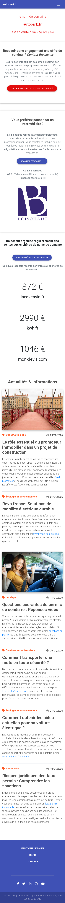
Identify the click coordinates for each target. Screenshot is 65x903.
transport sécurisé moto (15, 691)
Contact (32, 861)
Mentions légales (32, 848)
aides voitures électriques (15, 756)
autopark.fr (32, 24)
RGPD (32, 855)
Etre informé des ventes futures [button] (30, 257)
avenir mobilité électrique (46, 533)
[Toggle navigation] (58, 4)
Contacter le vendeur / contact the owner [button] (31, 88)
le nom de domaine (32, 16)
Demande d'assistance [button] (31, 161)
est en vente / (33, 32)
